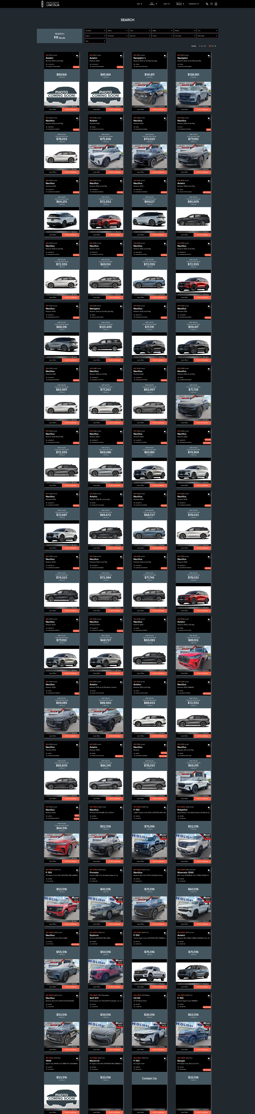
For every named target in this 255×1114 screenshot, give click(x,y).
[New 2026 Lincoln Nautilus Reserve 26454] (193, 721)
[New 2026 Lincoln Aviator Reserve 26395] (105, 721)
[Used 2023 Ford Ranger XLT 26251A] (193, 1098)
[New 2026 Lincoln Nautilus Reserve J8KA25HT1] (193, 283)
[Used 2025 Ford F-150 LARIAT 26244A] (149, 847)
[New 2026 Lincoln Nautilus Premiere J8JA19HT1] (149, 471)
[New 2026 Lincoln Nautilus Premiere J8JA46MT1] (193, 345)
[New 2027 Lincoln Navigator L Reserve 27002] (149, 95)
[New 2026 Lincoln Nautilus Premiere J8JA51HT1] (149, 533)
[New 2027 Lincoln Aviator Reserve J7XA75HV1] (61, 95)
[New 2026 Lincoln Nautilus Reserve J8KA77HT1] (149, 345)
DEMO (165, 4)
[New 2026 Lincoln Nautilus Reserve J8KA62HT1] (61, 596)
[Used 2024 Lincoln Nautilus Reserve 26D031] (61, 1035)
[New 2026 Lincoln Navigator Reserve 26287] (105, 345)
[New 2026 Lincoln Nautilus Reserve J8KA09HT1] (105, 408)
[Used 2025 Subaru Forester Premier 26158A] (105, 909)
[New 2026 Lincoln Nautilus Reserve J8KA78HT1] (61, 283)
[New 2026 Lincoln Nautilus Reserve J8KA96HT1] (105, 471)
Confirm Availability (70, 109)
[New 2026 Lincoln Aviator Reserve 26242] (193, 220)
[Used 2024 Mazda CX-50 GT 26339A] (149, 1035)
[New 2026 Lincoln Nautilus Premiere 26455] (61, 784)
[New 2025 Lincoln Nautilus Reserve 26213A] (61, 847)
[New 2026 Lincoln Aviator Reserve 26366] (193, 659)
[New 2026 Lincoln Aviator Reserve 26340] (105, 533)
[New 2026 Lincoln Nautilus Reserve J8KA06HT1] (105, 220)
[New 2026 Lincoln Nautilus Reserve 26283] (149, 659)
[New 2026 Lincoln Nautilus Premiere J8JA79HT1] (105, 596)
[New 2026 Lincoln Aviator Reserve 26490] (105, 784)
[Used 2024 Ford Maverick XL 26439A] (105, 1098)
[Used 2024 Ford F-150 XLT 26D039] (149, 1098)
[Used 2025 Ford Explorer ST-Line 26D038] (105, 972)
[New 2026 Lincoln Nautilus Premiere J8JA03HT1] (61, 533)
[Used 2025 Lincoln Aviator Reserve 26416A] (193, 972)
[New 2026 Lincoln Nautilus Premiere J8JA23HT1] (61, 408)
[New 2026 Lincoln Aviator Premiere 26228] (105, 157)
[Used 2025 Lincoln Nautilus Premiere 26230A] (105, 847)
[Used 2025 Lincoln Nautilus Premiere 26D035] (61, 972)
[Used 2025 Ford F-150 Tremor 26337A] (149, 972)
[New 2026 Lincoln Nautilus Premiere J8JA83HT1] (105, 659)
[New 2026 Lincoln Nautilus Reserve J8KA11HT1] (105, 283)
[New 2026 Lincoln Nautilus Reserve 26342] (61, 721)
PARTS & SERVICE (179, 3)
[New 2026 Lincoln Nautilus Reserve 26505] (149, 784)
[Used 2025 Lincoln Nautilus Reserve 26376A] (149, 909)
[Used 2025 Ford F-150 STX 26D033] (61, 909)
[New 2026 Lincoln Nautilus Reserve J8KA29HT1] (149, 283)
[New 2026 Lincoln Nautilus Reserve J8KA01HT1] (193, 533)
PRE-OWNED (151, 3)
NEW (138, 4)
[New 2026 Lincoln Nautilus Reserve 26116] (149, 157)
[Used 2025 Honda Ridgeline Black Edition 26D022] (193, 847)
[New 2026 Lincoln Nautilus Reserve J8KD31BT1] (61, 157)
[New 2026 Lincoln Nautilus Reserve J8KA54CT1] (149, 220)
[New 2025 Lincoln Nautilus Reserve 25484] (193, 784)
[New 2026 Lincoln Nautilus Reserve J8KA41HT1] (61, 659)
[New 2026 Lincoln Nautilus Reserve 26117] (193, 157)
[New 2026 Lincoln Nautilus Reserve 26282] (193, 408)
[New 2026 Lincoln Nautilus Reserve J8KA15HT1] (61, 345)
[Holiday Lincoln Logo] (50, 4)
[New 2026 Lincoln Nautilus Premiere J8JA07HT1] (61, 220)
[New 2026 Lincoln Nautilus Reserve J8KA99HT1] (61, 471)
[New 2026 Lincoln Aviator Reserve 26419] (149, 721)
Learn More (52, 109)
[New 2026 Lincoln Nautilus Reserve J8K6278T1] (193, 471)
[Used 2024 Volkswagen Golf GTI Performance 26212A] (105, 1035)
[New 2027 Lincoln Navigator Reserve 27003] (193, 95)
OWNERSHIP (193, 4)
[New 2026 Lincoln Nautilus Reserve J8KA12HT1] (193, 596)
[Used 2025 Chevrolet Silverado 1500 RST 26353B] (193, 909)
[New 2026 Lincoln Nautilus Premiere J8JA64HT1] (149, 408)
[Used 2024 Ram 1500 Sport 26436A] (61, 1098)
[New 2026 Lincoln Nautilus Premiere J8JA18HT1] (149, 596)
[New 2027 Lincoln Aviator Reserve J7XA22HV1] (105, 95)
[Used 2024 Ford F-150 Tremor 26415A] (193, 1035)
